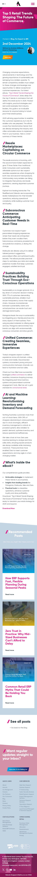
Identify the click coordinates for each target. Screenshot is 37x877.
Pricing (21, 835)
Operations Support (25, 804)
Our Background (8, 789)
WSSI (4, 831)
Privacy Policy (7, 805)
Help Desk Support (25, 785)
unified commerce (18, 375)
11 (7, 165)
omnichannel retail (19, 388)
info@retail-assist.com (9, 865)
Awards (5, 787)
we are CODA (27, 875)
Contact (5, 803)
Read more (9, 594)
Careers (5, 792)
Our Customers (7, 796)
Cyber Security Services (26, 792)
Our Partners (6, 794)
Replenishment (24, 829)
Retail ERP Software (9, 828)
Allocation (22, 827)
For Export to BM (21, 39)
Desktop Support (24, 787)
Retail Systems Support (26, 794)
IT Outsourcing (24, 789)
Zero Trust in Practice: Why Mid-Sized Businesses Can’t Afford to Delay (18, 637)
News (4, 801)
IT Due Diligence (24, 806)
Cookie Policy (7, 808)
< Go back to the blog (18, 728)
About (4, 785)
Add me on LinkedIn (10, 52)
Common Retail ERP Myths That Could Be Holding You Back (18, 691)
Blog (12, 39)
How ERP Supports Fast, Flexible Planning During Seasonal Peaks (17, 583)
